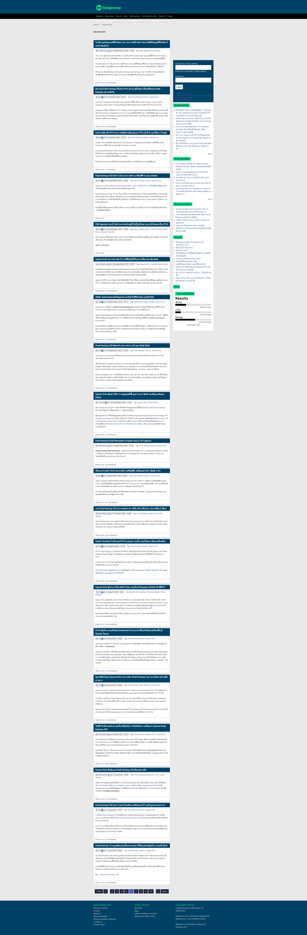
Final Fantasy (137, 97)
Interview (109, 16)
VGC (117, 874)
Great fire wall (181, 250)
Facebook (145, 913)
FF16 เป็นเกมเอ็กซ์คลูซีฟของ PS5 (107, 570)
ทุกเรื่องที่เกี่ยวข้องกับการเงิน (186, 261)
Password (179, 76)
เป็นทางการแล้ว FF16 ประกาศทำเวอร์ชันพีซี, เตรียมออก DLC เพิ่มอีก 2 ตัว (127, 470)
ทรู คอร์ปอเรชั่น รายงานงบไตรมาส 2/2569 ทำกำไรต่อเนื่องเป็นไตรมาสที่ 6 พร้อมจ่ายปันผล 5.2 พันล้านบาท (194, 191)
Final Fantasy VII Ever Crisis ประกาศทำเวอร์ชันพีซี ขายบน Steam (126, 175)
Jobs (126, 16)
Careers (97, 911)
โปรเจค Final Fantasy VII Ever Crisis (128, 818)
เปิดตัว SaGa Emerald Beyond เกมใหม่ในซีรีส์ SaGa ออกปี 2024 (124, 297)
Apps (137, 911)
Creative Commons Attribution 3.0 (189, 908)
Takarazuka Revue (107, 874)
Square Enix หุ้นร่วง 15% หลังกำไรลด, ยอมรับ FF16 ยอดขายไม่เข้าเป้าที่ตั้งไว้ (130, 587)
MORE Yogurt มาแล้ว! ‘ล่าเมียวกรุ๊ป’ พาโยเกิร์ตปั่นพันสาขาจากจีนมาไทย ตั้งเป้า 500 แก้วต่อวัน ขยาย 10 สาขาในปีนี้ (193, 121)
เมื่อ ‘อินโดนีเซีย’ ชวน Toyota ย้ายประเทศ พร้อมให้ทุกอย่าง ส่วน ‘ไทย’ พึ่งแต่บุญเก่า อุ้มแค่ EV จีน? (194, 146)
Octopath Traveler (107, 232)
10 (152, 891)
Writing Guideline (101, 919)
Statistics (97, 913)
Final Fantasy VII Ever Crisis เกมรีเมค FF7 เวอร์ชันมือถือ (135, 186)
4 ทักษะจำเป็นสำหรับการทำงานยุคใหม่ (190, 225)
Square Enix (149, 50)
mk (99, 97)
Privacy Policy (99, 924)
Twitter (137, 913)
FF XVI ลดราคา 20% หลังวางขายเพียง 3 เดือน (130, 424)
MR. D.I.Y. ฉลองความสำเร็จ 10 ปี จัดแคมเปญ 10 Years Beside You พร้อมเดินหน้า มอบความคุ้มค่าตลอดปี (193, 138)
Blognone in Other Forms (145, 916)
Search (162, 16)
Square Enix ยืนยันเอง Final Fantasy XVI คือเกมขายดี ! (120, 769)
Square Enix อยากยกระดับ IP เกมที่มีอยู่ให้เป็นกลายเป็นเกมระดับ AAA (126, 259)
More (210, 154)
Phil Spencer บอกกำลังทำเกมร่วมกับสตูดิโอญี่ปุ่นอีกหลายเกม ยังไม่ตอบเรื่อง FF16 (131, 224)
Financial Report (153, 592)
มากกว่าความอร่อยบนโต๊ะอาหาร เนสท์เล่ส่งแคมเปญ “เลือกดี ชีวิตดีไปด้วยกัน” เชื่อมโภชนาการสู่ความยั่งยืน (192, 129)
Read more (99, 83)
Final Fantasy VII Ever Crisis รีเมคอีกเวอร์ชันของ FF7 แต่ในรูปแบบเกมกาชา (130, 805)
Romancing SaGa (141, 302)
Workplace (135, 16)
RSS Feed (138, 908)
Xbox (136, 229)
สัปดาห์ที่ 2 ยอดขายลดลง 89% (145, 785)
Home (96, 24)
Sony (162, 775)
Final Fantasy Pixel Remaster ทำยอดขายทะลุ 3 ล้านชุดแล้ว (123, 440)
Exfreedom (102, 50)
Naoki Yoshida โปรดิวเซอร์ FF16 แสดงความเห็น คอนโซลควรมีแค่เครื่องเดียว (130, 541)
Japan (147, 229)
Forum (119, 16)
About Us (97, 908)
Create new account (183, 93)
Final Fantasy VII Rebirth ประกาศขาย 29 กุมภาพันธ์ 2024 (122, 345)
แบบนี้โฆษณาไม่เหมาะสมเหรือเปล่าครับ (191, 264)
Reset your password (183, 98)
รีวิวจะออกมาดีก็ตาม (136, 421)
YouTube (153, 913)
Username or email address (186, 64)
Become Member (100, 916)
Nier (141, 50)
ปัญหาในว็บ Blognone (184, 247)
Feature (99, 16)
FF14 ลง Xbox (114, 643)
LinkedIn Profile (198, 919)
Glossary (112, 919)
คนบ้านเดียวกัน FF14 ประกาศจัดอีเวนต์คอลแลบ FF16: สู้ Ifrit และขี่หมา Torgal (131, 132)
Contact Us (98, 922)
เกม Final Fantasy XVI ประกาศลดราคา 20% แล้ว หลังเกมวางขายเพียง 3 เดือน (130, 508)
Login (169, 16)
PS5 (160, 513)
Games (157, 50)
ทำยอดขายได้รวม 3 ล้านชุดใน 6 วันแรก (116, 785)
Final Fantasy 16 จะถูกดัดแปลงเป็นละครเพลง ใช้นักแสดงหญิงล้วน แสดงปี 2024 (131, 845)
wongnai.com (181, 927)
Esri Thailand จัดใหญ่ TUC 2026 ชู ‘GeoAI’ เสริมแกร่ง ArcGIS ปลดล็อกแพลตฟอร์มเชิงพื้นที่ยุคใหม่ (193, 166)
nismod (101, 402)
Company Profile (149, 16)
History (105, 908)
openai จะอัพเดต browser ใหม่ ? (188, 258)
